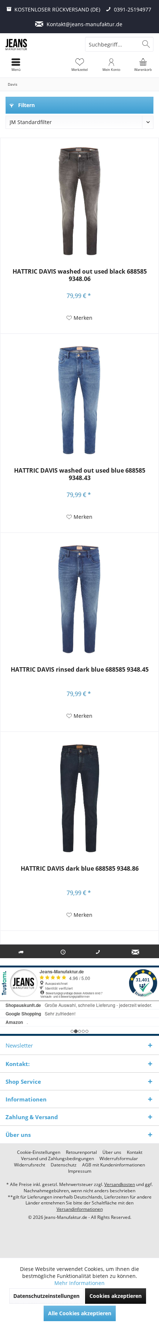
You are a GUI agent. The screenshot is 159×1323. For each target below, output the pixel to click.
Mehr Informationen (79, 1282)
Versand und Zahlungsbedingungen (57, 1159)
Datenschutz (64, 1165)
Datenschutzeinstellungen (46, 1295)
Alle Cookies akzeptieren (79, 1313)
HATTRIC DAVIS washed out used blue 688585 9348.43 (79, 474)
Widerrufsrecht (29, 1165)
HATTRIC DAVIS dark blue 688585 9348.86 (80, 869)
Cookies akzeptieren (115, 1295)
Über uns (111, 1152)
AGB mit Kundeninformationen (113, 1165)
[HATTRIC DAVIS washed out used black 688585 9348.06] (79, 201)
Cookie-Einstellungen (38, 1152)
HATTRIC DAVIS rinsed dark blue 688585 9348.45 (80, 670)
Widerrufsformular (118, 1159)
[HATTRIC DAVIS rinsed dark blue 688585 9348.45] (79, 599)
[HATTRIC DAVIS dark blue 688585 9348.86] (79, 798)
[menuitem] (143, 65)
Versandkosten (119, 1184)
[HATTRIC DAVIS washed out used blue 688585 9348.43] (79, 400)
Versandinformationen (80, 1209)
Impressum (79, 1171)
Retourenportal (81, 1152)
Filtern (26, 105)
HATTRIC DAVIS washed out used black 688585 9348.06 (80, 275)
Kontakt (134, 1152)
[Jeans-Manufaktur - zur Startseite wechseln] (40, 44)
